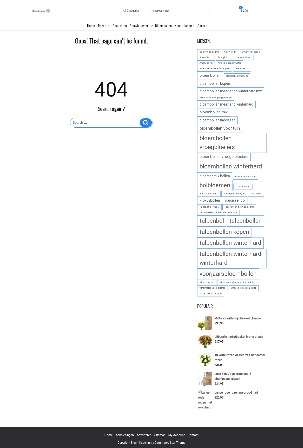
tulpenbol (212, 220)
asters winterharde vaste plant (215, 68)
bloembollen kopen (215, 83)
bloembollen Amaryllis (237, 76)
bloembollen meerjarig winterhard (226, 104)
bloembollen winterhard (231, 166)
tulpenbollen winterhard (230, 242)
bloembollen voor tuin (220, 128)
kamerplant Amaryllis (234, 193)
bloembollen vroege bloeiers (224, 156)
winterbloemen (207, 282)
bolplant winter (243, 186)
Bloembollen (163, 25)
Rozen (102, 25)
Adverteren (144, 435)
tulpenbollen (245, 220)
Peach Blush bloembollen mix (239, 207)
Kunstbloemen (184, 25)
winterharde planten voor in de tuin (237, 282)
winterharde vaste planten (212, 288)
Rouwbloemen (139, 25)
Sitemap (160, 435)
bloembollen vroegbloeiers (217, 143)
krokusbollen (210, 200)
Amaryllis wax (244, 57)
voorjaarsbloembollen (228, 273)
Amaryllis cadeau (251, 52)
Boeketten (120, 25)
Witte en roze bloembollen (243, 288)
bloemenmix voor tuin (245, 176)
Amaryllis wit (206, 63)
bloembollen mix (214, 112)
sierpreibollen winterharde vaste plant (218, 212)
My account (176, 435)
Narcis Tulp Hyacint (209, 207)
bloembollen (210, 75)
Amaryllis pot (206, 57)
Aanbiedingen (125, 435)
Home (91, 25)
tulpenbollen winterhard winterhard (230, 258)
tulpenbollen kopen (224, 231)
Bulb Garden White (209, 193)
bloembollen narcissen (217, 120)
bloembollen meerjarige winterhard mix (231, 91)
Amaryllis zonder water (229, 63)
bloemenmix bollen (215, 176)
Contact (203, 25)
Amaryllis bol (230, 52)
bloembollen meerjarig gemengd (216, 97)
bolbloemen (215, 185)
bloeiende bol (242, 68)
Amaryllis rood (225, 57)
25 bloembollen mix (209, 52)
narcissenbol (235, 200)
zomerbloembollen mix (211, 293)
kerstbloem (256, 193)
